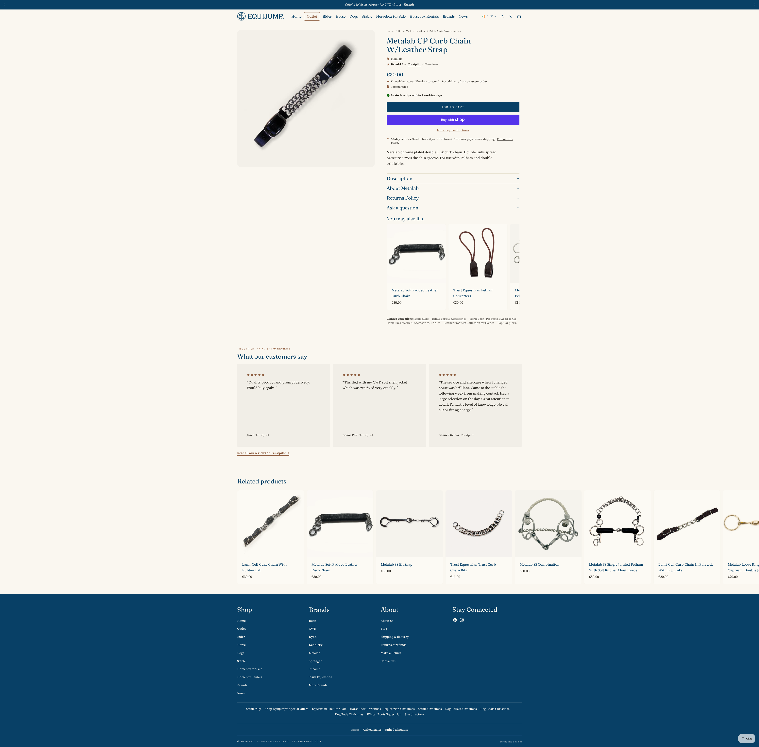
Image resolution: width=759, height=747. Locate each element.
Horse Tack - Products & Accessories (493, 319)
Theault (314, 669)
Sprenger (315, 661)
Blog (384, 628)
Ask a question (402, 208)
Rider (241, 637)
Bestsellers (421, 319)
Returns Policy (403, 198)
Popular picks (507, 323)
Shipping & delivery (395, 637)
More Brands (318, 685)
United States (372, 729)
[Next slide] (754, 4)
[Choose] (439, 276)
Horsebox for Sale (249, 669)
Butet (312, 620)
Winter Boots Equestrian (384, 714)
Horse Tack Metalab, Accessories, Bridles (413, 323)
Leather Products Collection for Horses (469, 323)
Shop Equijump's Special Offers (286, 708)
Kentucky (316, 645)
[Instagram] (461, 620)
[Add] (297, 551)
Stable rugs (253, 708)
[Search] (502, 16)
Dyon (313, 637)
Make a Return (391, 653)
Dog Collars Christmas (461, 708)
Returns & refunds (393, 645)
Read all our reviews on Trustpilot (261, 453)
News (241, 693)
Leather (420, 31)
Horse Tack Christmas (365, 708)
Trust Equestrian (320, 677)
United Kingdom (396, 729)
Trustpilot (414, 64)
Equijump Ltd (261, 741)
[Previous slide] (4, 4)
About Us (387, 620)
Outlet (241, 628)
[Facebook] (454, 620)
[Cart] (519, 16)
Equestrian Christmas (399, 708)
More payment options (453, 130)
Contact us (388, 661)
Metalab (314, 653)
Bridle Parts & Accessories (445, 31)
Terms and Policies (511, 741)
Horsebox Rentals (249, 677)
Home (390, 31)
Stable (241, 661)
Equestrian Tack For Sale (329, 708)
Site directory (414, 714)
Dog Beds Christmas (349, 714)
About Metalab (403, 188)
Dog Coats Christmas (495, 708)
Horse (241, 645)
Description (400, 178)
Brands (242, 685)
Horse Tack (405, 31)
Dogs (240, 653)
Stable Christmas (430, 708)
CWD (312, 628)
